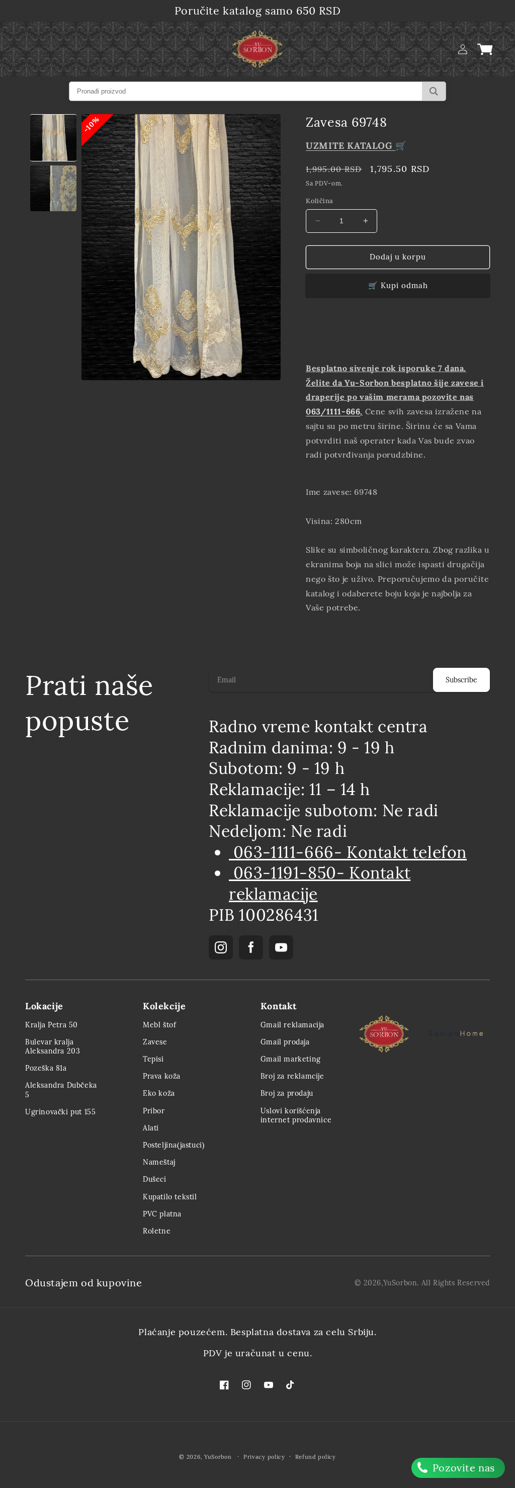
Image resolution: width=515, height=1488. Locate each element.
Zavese (155, 1041)
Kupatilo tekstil (170, 1196)
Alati (151, 1127)
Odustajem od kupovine (83, 1282)
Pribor (154, 1110)
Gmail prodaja (285, 1041)
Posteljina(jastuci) (173, 1145)
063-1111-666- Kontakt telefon (348, 852)
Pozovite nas (462, 1467)
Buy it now (398, 286)
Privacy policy (264, 1456)
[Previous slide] (316, 334)
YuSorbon (400, 1282)
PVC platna (162, 1213)
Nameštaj (159, 1162)
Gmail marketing (291, 1059)
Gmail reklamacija (292, 1024)
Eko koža (159, 1093)
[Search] (434, 91)
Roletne (156, 1231)
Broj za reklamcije (292, 1076)
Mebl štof (159, 1024)
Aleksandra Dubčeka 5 (61, 1090)
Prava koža (162, 1076)
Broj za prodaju (287, 1093)
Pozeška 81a (46, 1068)
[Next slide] (477, 334)
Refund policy (315, 1456)
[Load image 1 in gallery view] (53, 138)
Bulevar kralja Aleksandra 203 (52, 1046)
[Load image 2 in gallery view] (53, 188)
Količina (319, 201)
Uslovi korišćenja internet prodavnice (296, 1115)
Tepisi (153, 1059)
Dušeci (154, 1179)
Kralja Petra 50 (51, 1024)
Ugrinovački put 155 (60, 1111)
